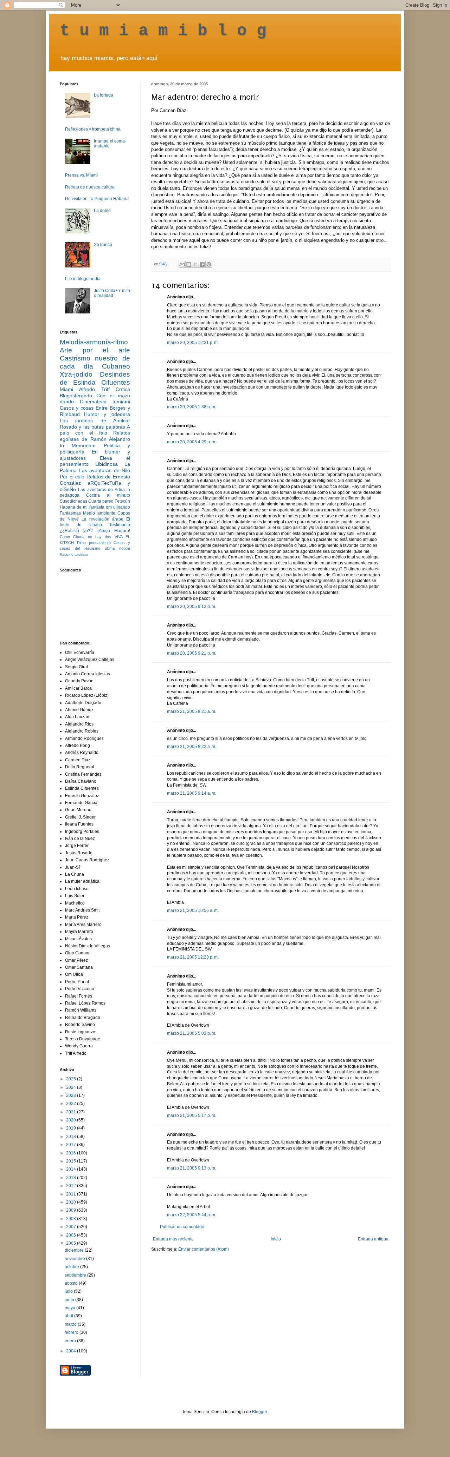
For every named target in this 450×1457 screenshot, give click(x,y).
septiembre (76, 1275)
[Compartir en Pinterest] (208, 264)
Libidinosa (106, 464)
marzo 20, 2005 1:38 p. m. (191, 406)
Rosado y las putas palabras (92, 427)
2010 (71, 1202)
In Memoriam (78, 445)
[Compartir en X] (195, 264)
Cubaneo (116, 366)
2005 (71, 1243)
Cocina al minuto (108, 495)
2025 (71, 1079)
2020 (71, 1120)
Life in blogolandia (83, 278)
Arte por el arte (95, 350)
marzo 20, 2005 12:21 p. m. (193, 342)
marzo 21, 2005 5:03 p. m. (191, 1033)
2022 (71, 1103)
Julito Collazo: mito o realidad (112, 293)
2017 (71, 1144)
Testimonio (119, 524)
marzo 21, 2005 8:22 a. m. (191, 746)
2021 (71, 1112)
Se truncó (103, 244)
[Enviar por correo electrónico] (182, 264)
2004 (71, 1351)
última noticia (117, 548)
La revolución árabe (102, 519)
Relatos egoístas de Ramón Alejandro (95, 436)
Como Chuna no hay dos (85, 537)
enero (71, 1340)
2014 (71, 1169)
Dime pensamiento (94, 543)
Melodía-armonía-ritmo (94, 342)
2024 (71, 1087)
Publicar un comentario (182, 1226)
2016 (71, 1153)
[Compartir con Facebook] (202, 264)
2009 (71, 1210)
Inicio (276, 1239)
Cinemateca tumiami (105, 401)
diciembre (75, 1250)
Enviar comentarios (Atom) (203, 1249)
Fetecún (122, 501)
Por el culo (72, 476)
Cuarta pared (101, 501)
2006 (71, 1235)
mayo (70, 1307)
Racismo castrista (74, 554)
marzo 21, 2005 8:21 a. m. (191, 711)
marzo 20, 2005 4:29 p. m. (191, 441)
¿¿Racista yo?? (76, 530)
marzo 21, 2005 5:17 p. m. (191, 1115)
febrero (72, 1332)
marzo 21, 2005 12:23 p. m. (193, 957)
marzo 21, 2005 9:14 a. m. (191, 793)
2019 (71, 1128)
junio (70, 1299)
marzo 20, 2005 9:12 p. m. (191, 606)
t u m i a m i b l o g (163, 31)
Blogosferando (76, 395)
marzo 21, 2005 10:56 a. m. (193, 910)
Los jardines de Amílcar (95, 420)
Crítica (123, 389)
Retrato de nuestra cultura (90, 187)
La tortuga (103, 95)
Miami (66, 389)
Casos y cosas (77, 408)
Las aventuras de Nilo (104, 470)
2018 (71, 1136)
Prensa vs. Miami (81, 175)
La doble (102, 210)
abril (69, 1315)
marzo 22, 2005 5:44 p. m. (191, 1214)
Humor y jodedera (107, 414)
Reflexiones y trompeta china (93, 129)
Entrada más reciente (173, 1239)
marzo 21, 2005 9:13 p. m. (191, 1168)
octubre (72, 1266)
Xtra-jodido (76, 374)
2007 (71, 1226)
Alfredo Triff (94, 389)
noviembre (75, 1258)
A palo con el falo (95, 430)
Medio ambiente (99, 513)
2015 (71, 1161)
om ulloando (118, 507)
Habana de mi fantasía (82, 507)
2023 (71, 1095)
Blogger (259, 1411)
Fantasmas (70, 513)
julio (69, 1291)
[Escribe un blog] (188, 264)
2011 (71, 1194)
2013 (71, 1177)
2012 (71, 1185)
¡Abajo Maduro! (113, 530)
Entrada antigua (373, 1239)
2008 (71, 1218)
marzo (71, 1324)
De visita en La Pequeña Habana (97, 198)
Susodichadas (73, 501)
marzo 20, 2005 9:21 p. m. (191, 653)
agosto (72, 1283)
